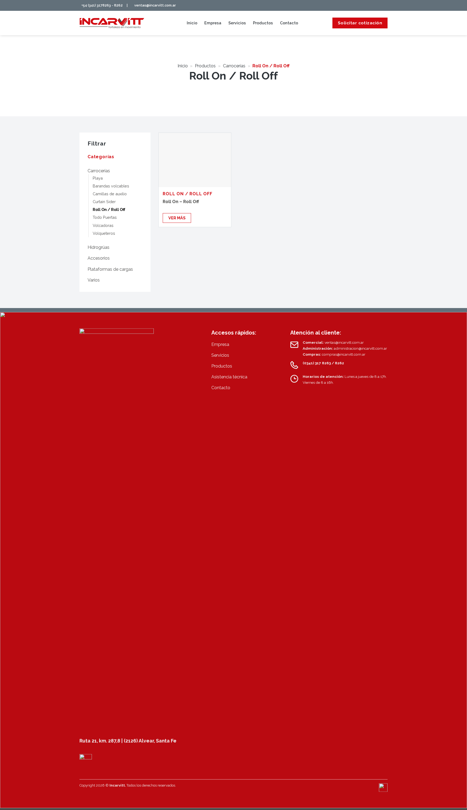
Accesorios (99, 258)
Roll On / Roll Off (109, 209)
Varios (94, 280)
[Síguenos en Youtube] (384, 5)
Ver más (176, 218)
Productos (263, 23)
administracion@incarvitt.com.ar (360, 348)
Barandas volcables (111, 186)
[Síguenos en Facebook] (367, 5)
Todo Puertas (105, 217)
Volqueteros (104, 233)
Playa (98, 178)
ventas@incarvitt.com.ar (155, 5)
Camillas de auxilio (110, 193)
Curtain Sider (104, 201)
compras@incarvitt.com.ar (343, 354)
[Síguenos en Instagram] (373, 5)
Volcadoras (103, 225)
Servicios (237, 23)
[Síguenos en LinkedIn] (379, 5)
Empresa (212, 23)
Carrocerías (234, 65)
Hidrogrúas (98, 247)
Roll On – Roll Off (181, 201)
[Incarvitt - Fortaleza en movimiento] (111, 23)
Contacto (289, 23)
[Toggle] (140, 170)
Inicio (192, 23)
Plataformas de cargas (110, 269)
